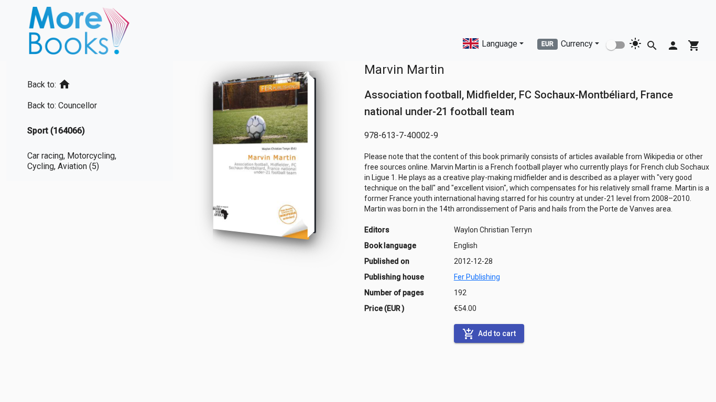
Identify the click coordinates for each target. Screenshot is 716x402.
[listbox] (89, 121)
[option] (89, 82)
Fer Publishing (477, 277)
